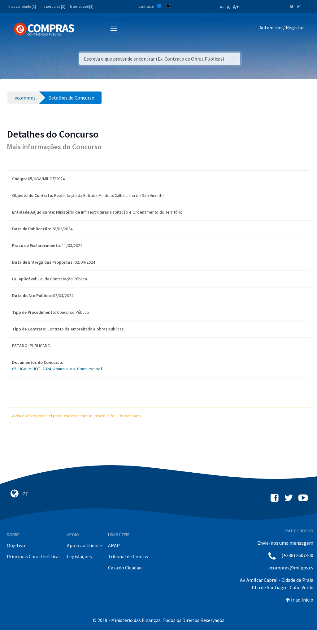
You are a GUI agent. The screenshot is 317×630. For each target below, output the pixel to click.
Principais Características (34, 556)
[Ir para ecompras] (44, 29)
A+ (236, 6)
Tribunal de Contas (128, 556)
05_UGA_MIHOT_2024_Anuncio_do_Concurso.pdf (57, 369)
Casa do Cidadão (125, 567)
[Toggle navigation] (83, 29)
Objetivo (16, 545)
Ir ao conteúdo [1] (22, 6)
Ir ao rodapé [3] (81, 6)
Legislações (79, 556)
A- (222, 7)
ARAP (114, 545)
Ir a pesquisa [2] (53, 6)
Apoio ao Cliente (84, 545)
